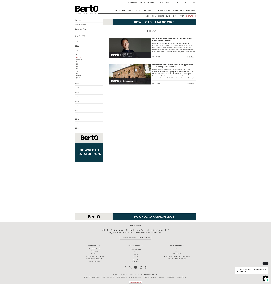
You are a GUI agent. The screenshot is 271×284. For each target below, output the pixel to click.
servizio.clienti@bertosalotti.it (149, 275)
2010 (77, 128)
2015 (77, 106)
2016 (77, 101)
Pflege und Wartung (94, 259)
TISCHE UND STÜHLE (161, 11)
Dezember (79, 55)
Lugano (135, 262)
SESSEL (139, 11)
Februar (78, 75)
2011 (77, 124)
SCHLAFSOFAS (127, 11)
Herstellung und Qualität (94, 256)
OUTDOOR (190, 11)
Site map (161, 277)
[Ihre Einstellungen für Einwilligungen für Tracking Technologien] (267, 280)
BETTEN (147, 11)
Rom (135, 252)
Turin (135, 254)
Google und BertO (81, 24)
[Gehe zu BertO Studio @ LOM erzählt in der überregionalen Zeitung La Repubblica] (130, 74)
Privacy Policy (171, 277)
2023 (77, 41)
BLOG (168, 16)
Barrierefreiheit (181, 277)
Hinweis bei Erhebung (135, 282)
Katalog (177, 251)
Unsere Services (94, 249)
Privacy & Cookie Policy (177, 259)
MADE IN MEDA (150, 16)
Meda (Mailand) (135, 249)
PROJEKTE (161, 16)
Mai (77, 69)
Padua (135, 257)
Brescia (135, 259)
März (78, 73)
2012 (77, 119)
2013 (77, 115)
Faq (177, 249)
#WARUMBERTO (94, 261)
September (79, 62)
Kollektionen (79, 20)
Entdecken (190, 57)
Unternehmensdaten (135, 277)
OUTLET (181, 16)
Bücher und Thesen (81, 29)
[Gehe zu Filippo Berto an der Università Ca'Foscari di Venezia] (130, 48)
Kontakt (94, 254)
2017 (77, 97)
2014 (77, 110)
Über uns (94, 251)
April (78, 71)
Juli (77, 64)
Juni (77, 66)
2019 (77, 88)
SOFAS (117, 11)
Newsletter (176, 254)
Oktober (79, 59)
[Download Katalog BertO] (135, 23)
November (79, 57)
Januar (78, 78)
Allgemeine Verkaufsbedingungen (177, 256)
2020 (77, 83)
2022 (77, 46)
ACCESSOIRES (178, 11)
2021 (77, 50)
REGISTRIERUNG (144, 237)
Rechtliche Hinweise (150, 277)
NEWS (174, 16)
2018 (77, 92)
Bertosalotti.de (86, 9)
